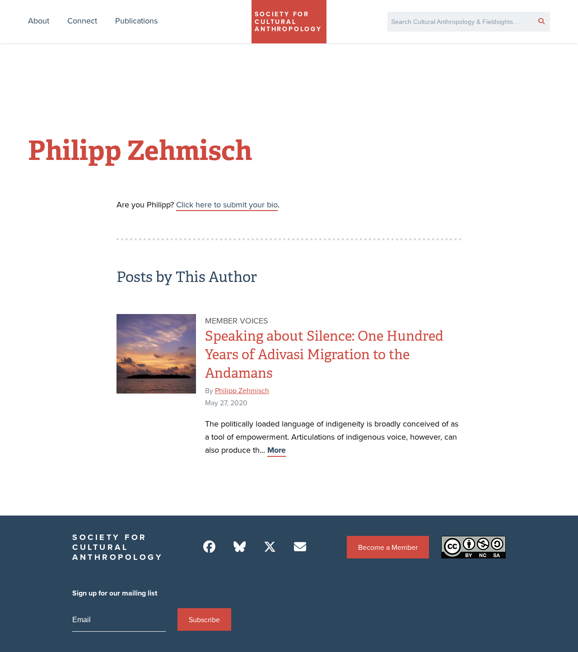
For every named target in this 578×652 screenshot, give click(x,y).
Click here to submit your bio (227, 204)
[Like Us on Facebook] (209, 547)
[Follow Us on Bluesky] (239, 547)
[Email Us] (300, 547)
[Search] (541, 21)
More (276, 450)
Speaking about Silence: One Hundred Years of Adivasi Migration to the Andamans (324, 355)
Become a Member (388, 547)
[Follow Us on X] (270, 547)
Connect (82, 20)
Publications (136, 20)
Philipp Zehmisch (242, 390)
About (38, 20)
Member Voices (236, 320)
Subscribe (204, 619)
